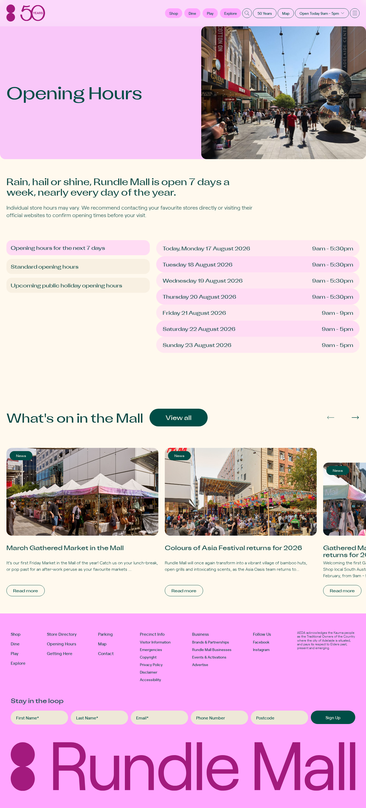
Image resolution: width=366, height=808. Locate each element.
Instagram (261, 649)
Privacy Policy (151, 664)
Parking (105, 634)
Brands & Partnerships (210, 642)
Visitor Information (155, 642)
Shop (16, 634)
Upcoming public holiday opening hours (66, 285)
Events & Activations (209, 657)
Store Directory (62, 634)
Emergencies (151, 649)
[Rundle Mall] (25, 13)
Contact (106, 653)
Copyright (148, 657)
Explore (230, 13)
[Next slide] (355, 417)
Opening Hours (61, 643)
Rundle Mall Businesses (211, 649)
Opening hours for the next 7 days (58, 247)
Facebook (261, 642)
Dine (192, 13)
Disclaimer (148, 672)
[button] (173, 13)
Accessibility (150, 679)
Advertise (200, 664)
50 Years (264, 13)
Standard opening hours (45, 266)
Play (210, 13)
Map (285, 13)
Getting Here (59, 653)
